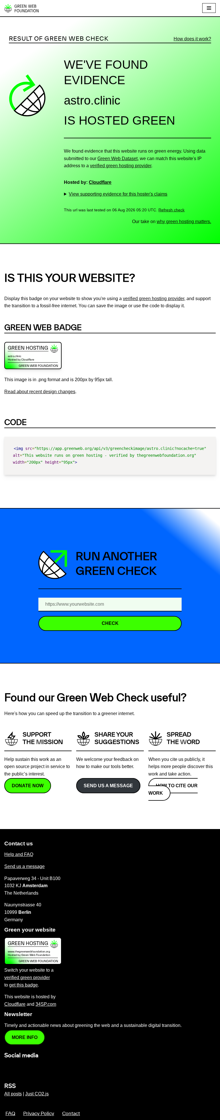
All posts (13, 1093)
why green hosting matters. (184, 221)
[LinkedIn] (7, 1067)
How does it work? (192, 38)
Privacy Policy (38, 1113)
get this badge (23, 985)
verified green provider (27, 977)
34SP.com (46, 1004)
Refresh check (171, 210)
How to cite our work (173, 789)
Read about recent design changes (39, 391)
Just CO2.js (37, 1093)
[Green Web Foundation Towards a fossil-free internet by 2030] (21, 8)
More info (25, 1037)
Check (110, 623)
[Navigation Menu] (209, 8)
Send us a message (108, 785)
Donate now (28, 785)
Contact (71, 1113)
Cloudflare (100, 182)
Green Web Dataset (117, 158)
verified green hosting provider (120, 165)
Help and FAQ (18, 854)
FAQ (10, 1113)
